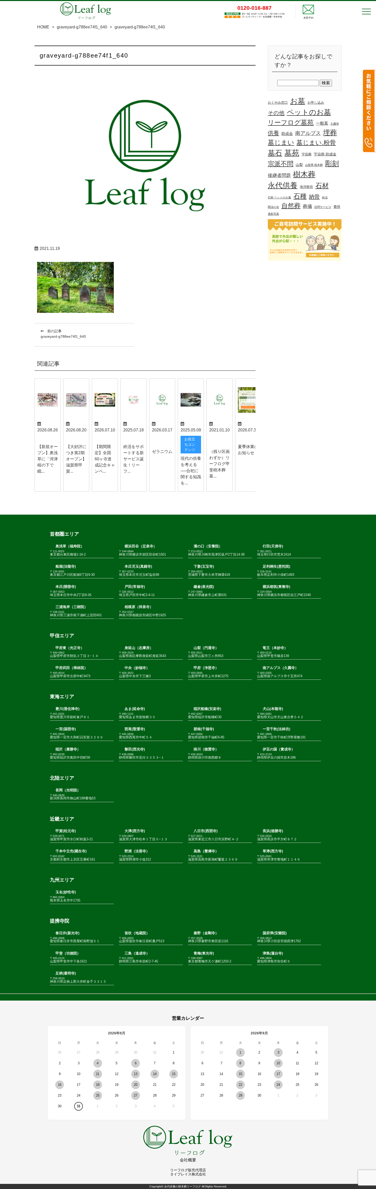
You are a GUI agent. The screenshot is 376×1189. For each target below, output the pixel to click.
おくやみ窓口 (278, 102)
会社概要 (188, 1160)
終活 (325, 197)
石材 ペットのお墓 (279, 197)
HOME (43, 27)
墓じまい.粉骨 (316, 142)
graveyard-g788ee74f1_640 (82, 27)
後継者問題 (279, 175)
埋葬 (330, 132)
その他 (276, 113)
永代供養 (282, 185)
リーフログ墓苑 (291, 122)
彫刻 (332, 163)
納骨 (314, 196)
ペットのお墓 (309, 112)
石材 (322, 185)
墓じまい (281, 142)
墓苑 (291, 153)
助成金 (287, 134)
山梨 (299, 165)
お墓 (297, 101)
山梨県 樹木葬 (314, 164)
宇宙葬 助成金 (325, 154)
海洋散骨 (306, 187)
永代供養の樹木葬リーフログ (182, 1186)
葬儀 (307, 206)
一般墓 (322, 123)
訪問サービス (322, 206)
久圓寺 (334, 123)
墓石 (275, 153)
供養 (273, 133)
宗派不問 (280, 163)
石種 (300, 196)
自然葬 (291, 205)
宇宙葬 (307, 154)
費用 (337, 207)
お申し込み (315, 102)
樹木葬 (304, 174)
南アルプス (308, 133)
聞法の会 (273, 206)
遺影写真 (273, 213)
